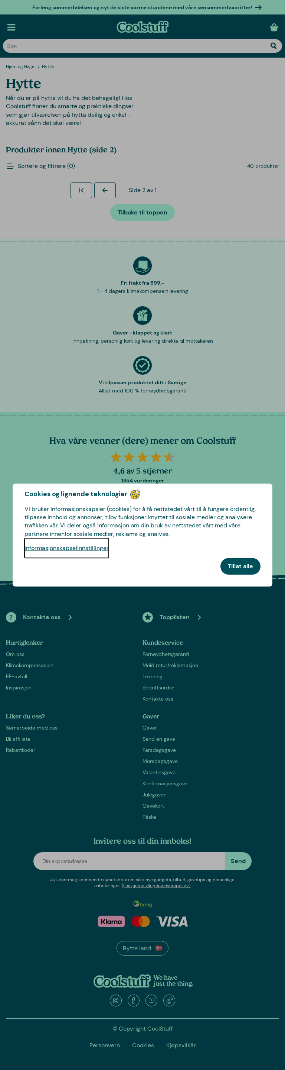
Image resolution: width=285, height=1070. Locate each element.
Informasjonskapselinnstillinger (66, 548)
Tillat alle (240, 566)
